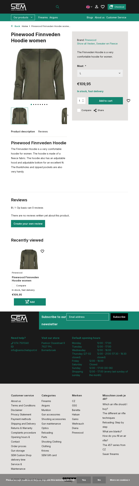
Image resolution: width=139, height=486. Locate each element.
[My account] (96, 7)
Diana (75, 428)
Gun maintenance (51, 423)
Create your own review (28, 223)
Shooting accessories (54, 419)
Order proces (18, 446)
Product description (23, 131)
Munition (46, 410)
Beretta (76, 410)
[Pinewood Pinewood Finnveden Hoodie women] (29, 259)
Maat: (81, 66)
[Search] (57, 6)
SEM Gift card (49, 455)
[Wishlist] (103, 7)
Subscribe (119, 316)
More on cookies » (120, 480)
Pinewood (90, 40)
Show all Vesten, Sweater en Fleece (97, 43)
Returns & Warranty (21, 428)
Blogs (90, 17)
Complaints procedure (23, 432)
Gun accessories (51, 414)
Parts (44, 437)
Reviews (43, 131)
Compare (86, 110)
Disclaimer (16, 410)
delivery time (18, 459)
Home (25, 26)
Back (17, 26)
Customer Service (116, 17)
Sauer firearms (111, 454)
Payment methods (21, 419)
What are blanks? (112, 431)
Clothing (46, 446)
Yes (84, 480)
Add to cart (105, 100)
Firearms (43, 17)
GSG (74, 405)
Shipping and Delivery (23, 423)
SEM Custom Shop (21, 455)
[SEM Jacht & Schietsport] (21, 7)
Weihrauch (78, 423)
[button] (31, 104)
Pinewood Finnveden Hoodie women (25, 279)
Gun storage (18, 450)
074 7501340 (21, 343)
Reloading (47, 432)
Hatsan (76, 414)
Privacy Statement (21, 414)
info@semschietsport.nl (23, 350)
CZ (73, 401)
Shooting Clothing (51, 441)
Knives (45, 450)
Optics (45, 428)
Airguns (53, 17)
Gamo (75, 419)
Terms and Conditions (23, 405)
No (99, 480)
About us (100, 17)
